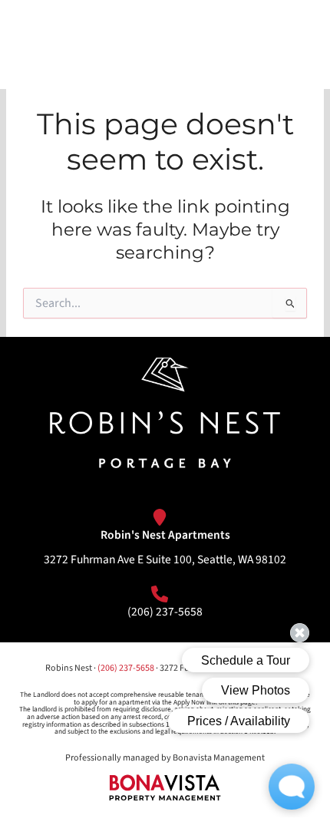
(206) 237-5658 (165, 611)
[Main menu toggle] (294, 44)
